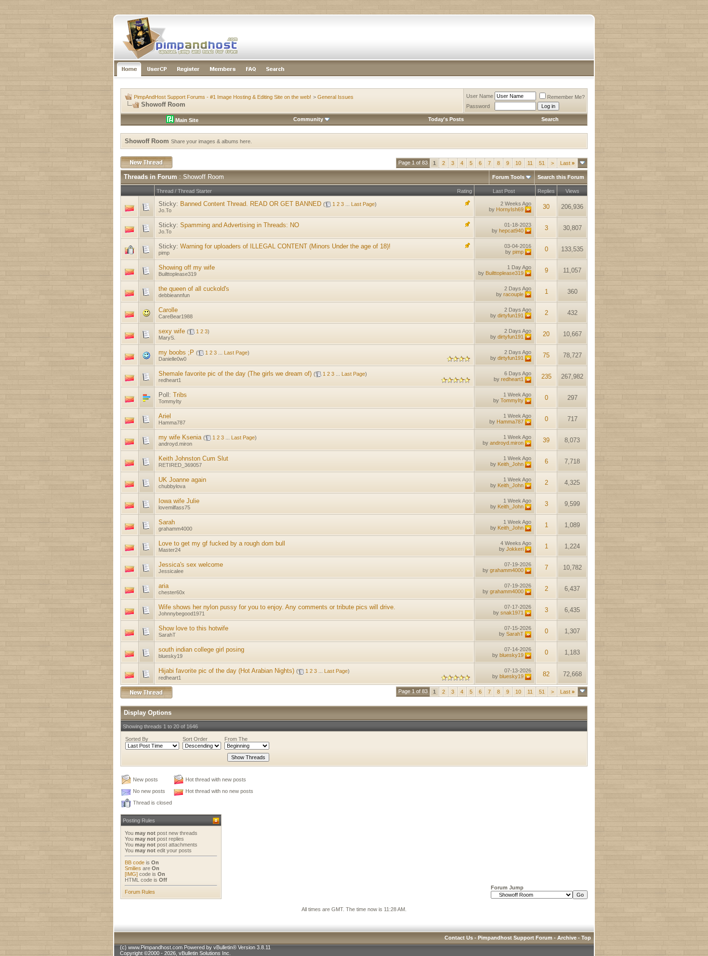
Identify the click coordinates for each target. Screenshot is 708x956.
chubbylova (171, 486)
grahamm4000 (175, 529)
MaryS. (166, 338)
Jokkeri (515, 549)
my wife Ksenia (179, 437)
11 (530, 163)
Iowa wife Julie (178, 501)
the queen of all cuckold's (193, 288)
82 (546, 674)
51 (542, 163)
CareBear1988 (175, 316)
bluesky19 (170, 656)
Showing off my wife (186, 267)
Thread (165, 191)
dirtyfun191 (511, 315)
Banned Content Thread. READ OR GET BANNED (250, 203)
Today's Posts (446, 119)
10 (518, 163)
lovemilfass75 (174, 507)
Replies (546, 191)
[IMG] (131, 874)
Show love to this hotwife (193, 628)
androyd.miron (175, 444)
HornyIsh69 (510, 209)
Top (586, 938)
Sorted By (136, 739)
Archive (567, 938)
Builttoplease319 (177, 274)
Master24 (169, 550)
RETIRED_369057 (180, 465)
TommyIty (170, 401)
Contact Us (459, 938)
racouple (513, 294)
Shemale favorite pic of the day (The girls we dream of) (235, 373)
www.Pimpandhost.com (155, 947)
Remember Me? (566, 97)
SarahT (167, 635)
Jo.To (164, 210)
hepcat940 (511, 230)
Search (550, 119)
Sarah (166, 522)
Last (567, 163)
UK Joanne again (182, 479)
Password (478, 106)
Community (308, 119)
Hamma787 (171, 422)
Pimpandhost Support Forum (515, 938)
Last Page (363, 204)
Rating (464, 191)
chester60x (171, 592)
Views (572, 191)
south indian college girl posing (201, 649)
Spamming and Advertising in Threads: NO (239, 225)
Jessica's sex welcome (190, 564)
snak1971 (512, 612)
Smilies (133, 868)
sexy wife (171, 331)
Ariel (164, 416)
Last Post (504, 191)
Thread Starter (195, 191)
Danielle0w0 (172, 359)
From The (236, 739)
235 (546, 376)
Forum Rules (140, 892)
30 (546, 206)
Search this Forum (561, 177)
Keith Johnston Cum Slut (193, 458)
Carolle (168, 310)
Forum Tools (508, 177)
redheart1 (169, 380)
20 (546, 334)
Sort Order (195, 739)
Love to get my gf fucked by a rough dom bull (221, 543)
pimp (164, 253)
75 (546, 355)
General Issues (335, 97)
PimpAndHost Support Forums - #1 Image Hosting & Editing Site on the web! (222, 97)
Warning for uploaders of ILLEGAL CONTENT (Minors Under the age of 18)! (285, 246)
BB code (134, 862)
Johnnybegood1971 (181, 613)
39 (546, 440)
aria (163, 585)
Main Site (186, 120)
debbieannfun (174, 295)
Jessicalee (171, 571)
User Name (479, 96)
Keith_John (511, 464)
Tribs (180, 394)
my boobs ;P (176, 352)
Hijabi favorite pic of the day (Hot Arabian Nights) (226, 670)
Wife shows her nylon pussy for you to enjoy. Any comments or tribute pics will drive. (276, 607)
